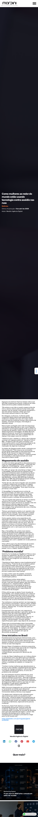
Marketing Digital (10, 791)
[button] (4, 741)
